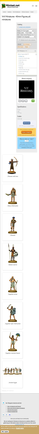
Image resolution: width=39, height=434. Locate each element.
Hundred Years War (23, 69)
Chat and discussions (12, 410)
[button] (32, 6)
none (19, 112)
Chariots (21, 64)
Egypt (32, 12)
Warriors (21, 73)
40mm (19, 118)
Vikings (20, 56)
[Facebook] (6, 416)
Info (33, 100)
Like (27, 141)
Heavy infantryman (13, 206)
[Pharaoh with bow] (12, 174)
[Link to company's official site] (19, 101)
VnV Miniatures (16, 12)
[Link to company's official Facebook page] (22, 101)
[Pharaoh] (12, 233)
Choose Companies (26, 132)
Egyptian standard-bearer (13, 353)
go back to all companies (24, 27)
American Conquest (23, 58)
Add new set (27, 123)
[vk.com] (3, 416)
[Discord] (9, 416)
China (20, 65)
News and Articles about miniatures (16, 408)
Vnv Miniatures (26, 44)
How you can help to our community (20, 418)
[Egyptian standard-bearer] (12, 351)
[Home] (10, 6)
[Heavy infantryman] (12, 204)
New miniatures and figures (14, 406)
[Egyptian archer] (12, 292)
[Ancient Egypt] (12, 380)
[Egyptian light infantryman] (12, 321)
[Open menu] (36, 6)
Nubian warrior (13, 265)
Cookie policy (20, 428)
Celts (20, 62)
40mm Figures (25, 12)
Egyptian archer (13, 294)
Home (4, 12)
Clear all (19, 44)
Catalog (9, 12)
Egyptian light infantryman (12, 323)
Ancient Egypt (13, 382)
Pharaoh (13, 235)
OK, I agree (5, 431)
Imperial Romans (22, 71)
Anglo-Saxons (22, 60)
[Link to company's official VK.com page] (26, 101)
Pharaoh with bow (13, 176)
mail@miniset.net (19, 424)
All (18, 109)
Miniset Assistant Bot (12, 411)
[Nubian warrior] (12, 263)
